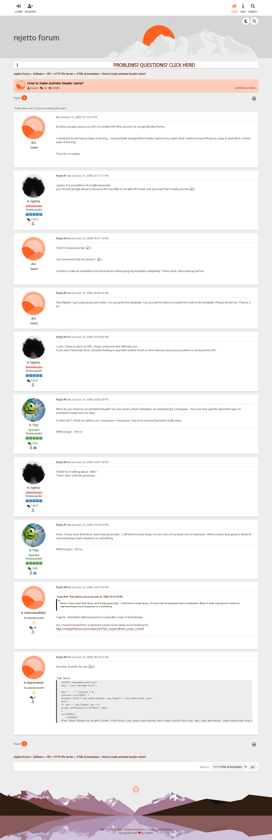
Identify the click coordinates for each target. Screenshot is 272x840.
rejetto (35, 201)
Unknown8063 (35, 612)
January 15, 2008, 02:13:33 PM (76, 117)
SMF (102, 829)
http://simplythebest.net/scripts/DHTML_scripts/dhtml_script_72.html (100, 629)
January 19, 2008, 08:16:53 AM (82, 657)
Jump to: (205, 766)
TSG (35, 425)
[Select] (66, 678)
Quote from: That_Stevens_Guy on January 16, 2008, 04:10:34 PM (89, 596)
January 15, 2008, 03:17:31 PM (82, 176)
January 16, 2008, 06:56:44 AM (82, 293)
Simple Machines (135, 829)
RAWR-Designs (64, 431)
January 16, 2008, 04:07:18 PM (82, 462)
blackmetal (35, 682)
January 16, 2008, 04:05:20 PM (82, 399)
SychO (149, 833)
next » (252, 88)
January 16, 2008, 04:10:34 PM (82, 525)
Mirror (78, 431)
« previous (241, 88)
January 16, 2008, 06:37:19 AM (82, 238)
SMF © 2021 (115, 829)
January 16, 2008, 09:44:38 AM (82, 337)
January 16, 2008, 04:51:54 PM (82, 587)
